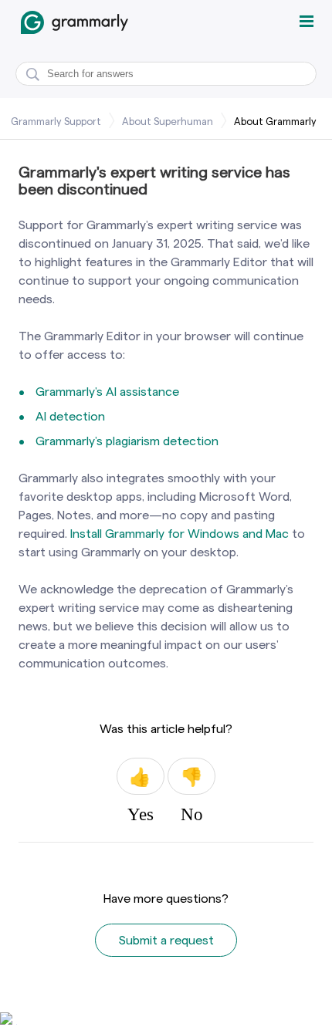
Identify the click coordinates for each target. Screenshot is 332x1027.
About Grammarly (275, 121)
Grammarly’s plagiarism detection (127, 441)
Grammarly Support (56, 121)
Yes (140, 776)
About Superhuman (167, 121)
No (191, 776)
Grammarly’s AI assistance (107, 391)
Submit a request (166, 940)
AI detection (70, 416)
